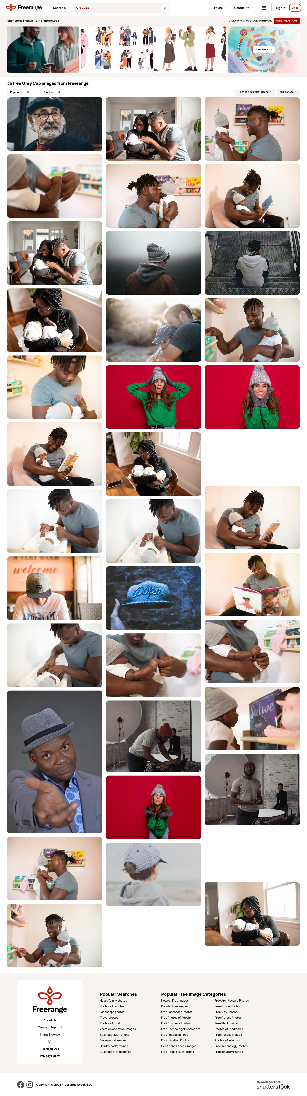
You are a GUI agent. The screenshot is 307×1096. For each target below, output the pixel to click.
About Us (50, 1020)
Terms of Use (50, 1049)
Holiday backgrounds (114, 1046)
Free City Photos (226, 1012)
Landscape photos (112, 1012)
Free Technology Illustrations (181, 1029)
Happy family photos (113, 1000)
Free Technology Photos (231, 1046)
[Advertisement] (252, 457)
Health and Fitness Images (178, 1046)
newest (32, 92)
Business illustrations (114, 1035)
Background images (113, 1040)
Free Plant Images (227, 1023)
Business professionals (115, 1052)
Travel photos (109, 1018)
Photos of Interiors (227, 1040)
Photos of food (110, 1023)
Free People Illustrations (177, 1052)
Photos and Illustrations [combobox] (253, 92)
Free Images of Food (174, 1035)
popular (15, 92)
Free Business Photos (175, 1023)
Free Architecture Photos (232, 1000)
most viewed (52, 92)
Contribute (241, 8)
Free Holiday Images (228, 1035)
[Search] (165, 8)
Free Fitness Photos (228, 1018)
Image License (50, 1034)
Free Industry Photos (229, 1052)
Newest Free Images (175, 1000)
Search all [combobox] (60, 8)
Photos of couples (112, 1006)
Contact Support (50, 1027)
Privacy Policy (50, 1056)
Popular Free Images (174, 1006)
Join (295, 8)
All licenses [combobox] (286, 92)
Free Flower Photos (228, 1006)
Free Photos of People (176, 1018)
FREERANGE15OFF (287, 20)
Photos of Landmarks (229, 1029)
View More (262, 49)
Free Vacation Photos (175, 1040)
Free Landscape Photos (177, 1012)
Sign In (280, 8)
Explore (217, 8)
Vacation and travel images (118, 1029)
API (50, 1042)
